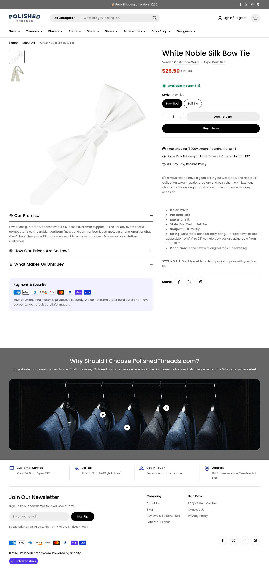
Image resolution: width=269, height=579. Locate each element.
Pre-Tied (172, 103)
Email (150, 473)
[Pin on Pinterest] (201, 282)
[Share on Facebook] (179, 282)
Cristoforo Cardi (186, 62)
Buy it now (211, 128)
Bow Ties (218, 62)
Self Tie (193, 103)
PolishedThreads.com (35, 553)
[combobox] (105, 18)
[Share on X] (190, 282)
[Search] (154, 18)
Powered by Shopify (66, 553)
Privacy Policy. (80, 526)
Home (13, 43)
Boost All (28, 43)
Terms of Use (58, 526)
